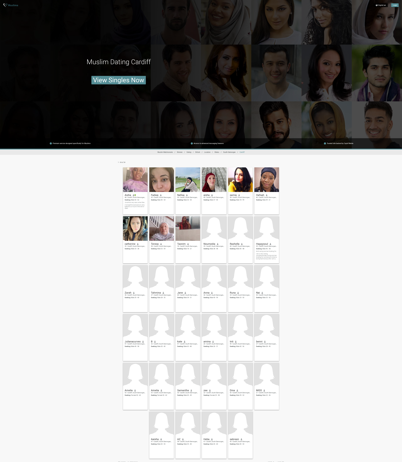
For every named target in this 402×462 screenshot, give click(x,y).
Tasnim (181, 243)
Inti (231, 341)
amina (207, 341)
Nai (258, 292)
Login (395, 5)
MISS (259, 390)
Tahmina (156, 292)
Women (179, 152)
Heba (206, 439)
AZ (178, 439)
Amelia (129, 390)
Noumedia (209, 243)
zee (205, 390)
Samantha (183, 390)
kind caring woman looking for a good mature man (266, 251)
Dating (189, 152)
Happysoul (262, 243)
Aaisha (155, 439)
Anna (206, 292)
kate (179, 341)
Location (207, 152)
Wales (217, 152)
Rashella (234, 243)
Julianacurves (133, 341)
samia (233, 195)
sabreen (234, 439)
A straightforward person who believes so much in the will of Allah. (135, 206)
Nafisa (180, 195)
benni (259, 341)
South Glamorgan (229, 152)
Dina (232, 390)
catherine (130, 243)
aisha (207, 195)
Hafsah (260, 195)
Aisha (128, 195)
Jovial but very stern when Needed (135, 202)
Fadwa (154, 195)
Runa (233, 292)
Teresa (155, 243)
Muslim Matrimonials (165, 152)
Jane (180, 292)
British (197, 152)
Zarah (128, 292)
